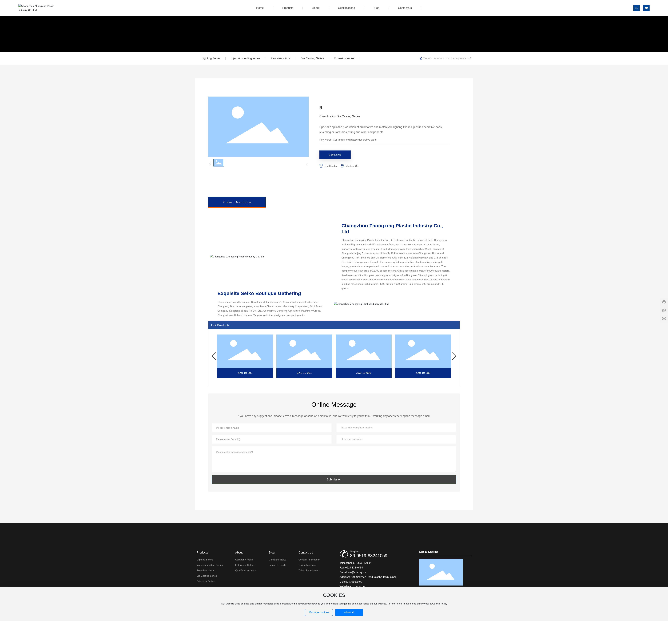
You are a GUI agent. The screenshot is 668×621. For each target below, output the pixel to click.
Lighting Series (211, 58)
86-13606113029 (361, 562)
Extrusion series (344, 58)
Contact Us (352, 166)
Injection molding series (245, 58)
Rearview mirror (280, 58)
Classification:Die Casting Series (339, 116)
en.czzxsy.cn (357, 586)
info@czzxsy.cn (357, 572)
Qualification (331, 166)
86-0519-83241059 (368, 555)
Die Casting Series (312, 58)
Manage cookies (319, 612)
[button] (214, 356)
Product (438, 58)
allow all (349, 612)
